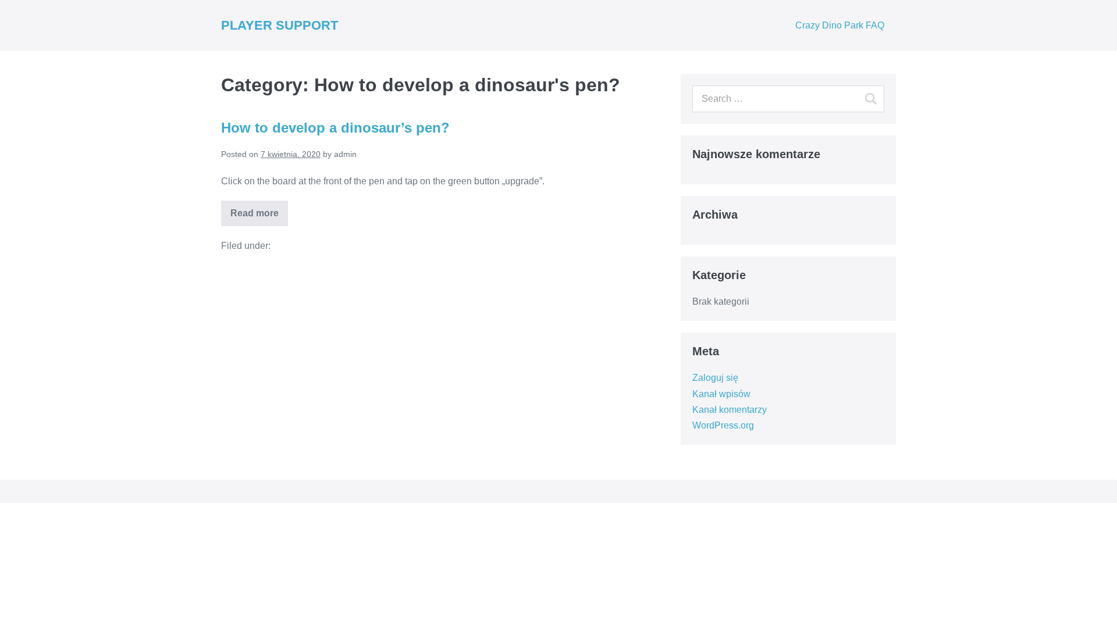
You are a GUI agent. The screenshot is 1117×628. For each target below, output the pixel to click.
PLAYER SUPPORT (279, 25)
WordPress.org (723, 425)
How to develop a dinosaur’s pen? (335, 127)
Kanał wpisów (721, 394)
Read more (254, 213)
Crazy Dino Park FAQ (839, 25)
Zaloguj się (715, 378)
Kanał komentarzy (729, 410)
